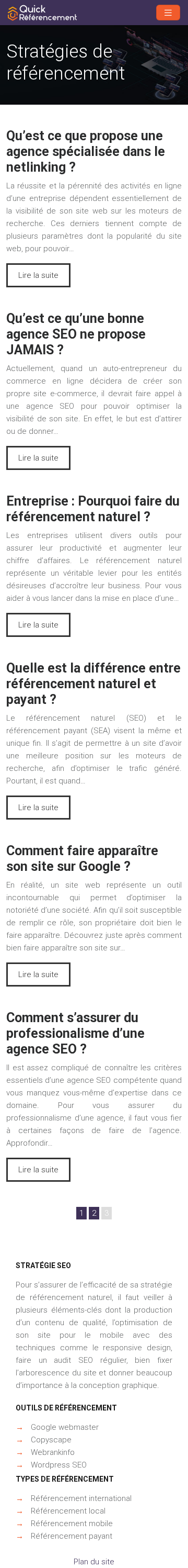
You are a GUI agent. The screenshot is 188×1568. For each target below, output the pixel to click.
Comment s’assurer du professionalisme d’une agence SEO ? (75, 1033)
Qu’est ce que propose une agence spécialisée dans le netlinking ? (85, 151)
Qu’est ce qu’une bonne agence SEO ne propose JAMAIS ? (76, 334)
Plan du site (94, 1561)
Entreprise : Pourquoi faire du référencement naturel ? (93, 509)
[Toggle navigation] (168, 13)
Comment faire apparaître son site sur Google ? (82, 858)
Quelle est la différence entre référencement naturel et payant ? (93, 683)
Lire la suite (38, 275)
